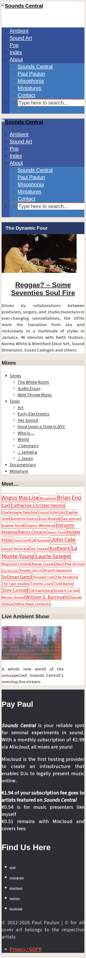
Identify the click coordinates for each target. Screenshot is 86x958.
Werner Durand (13, 597)
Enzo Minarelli (49, 518)
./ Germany (28, 446)
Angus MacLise (20, 498)
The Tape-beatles (15, 583)
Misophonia (31, 81)
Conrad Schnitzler (51, 512)
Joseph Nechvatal (15, 548)
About (16, 59)
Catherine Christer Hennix (38, 505)
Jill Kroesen (41, 540)
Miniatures (29, 88)
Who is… (26, 433)
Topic (15, 401)
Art (21, 407)
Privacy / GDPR (26, 949)
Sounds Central (35, 66)
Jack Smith (22, 540)
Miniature (19, 471)
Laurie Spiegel (53, 556)
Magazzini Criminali (16, 564)
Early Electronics (33, 414)
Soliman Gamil (17, 576)
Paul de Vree (74, 564)
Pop (14, 45)
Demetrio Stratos (24, 518)
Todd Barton (63, 583)
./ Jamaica (27, 452)
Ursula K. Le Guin (66, 590)
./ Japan (25, 458)
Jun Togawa (39, 548)
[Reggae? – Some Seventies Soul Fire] (39, 271)
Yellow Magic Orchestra (32, 603)
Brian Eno (69, 498)
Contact (26, 95)
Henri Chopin (32, 532)
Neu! (60, 564)
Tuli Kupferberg (41, 590)
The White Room (33, 382)
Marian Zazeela (43, 564)
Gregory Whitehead (40, 525)
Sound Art (21, 38)
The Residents (67, 577)
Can (6, 505)
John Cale (63, 540)
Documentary (23, 465)
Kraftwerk (60, 548)
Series (15, 376)
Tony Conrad (15, 590)
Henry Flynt (56, 532)
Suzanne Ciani (43, 577)
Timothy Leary (41, 583)
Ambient (19, 31)
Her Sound (28, 420)
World (23, 439)
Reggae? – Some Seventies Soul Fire (43, 288)
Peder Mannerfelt (10, 570)
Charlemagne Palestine (19, 512)
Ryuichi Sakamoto (57, 570)
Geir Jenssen (71, 518)
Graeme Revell (13, 525)
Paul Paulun (31, 74)
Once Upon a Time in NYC (41, 426)
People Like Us (31, 570)
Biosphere (48, 498)
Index (16, 52)
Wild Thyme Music (35, 395)
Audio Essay (29, 388)
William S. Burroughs (48, 597)
